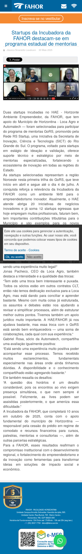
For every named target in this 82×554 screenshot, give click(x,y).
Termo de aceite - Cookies (21, 250)
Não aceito (34, 257)
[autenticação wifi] (74, 5)
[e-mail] (64, 5)
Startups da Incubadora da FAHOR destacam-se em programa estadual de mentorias (41, 38)
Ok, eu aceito (14, 257)
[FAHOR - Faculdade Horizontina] (28, 6)
